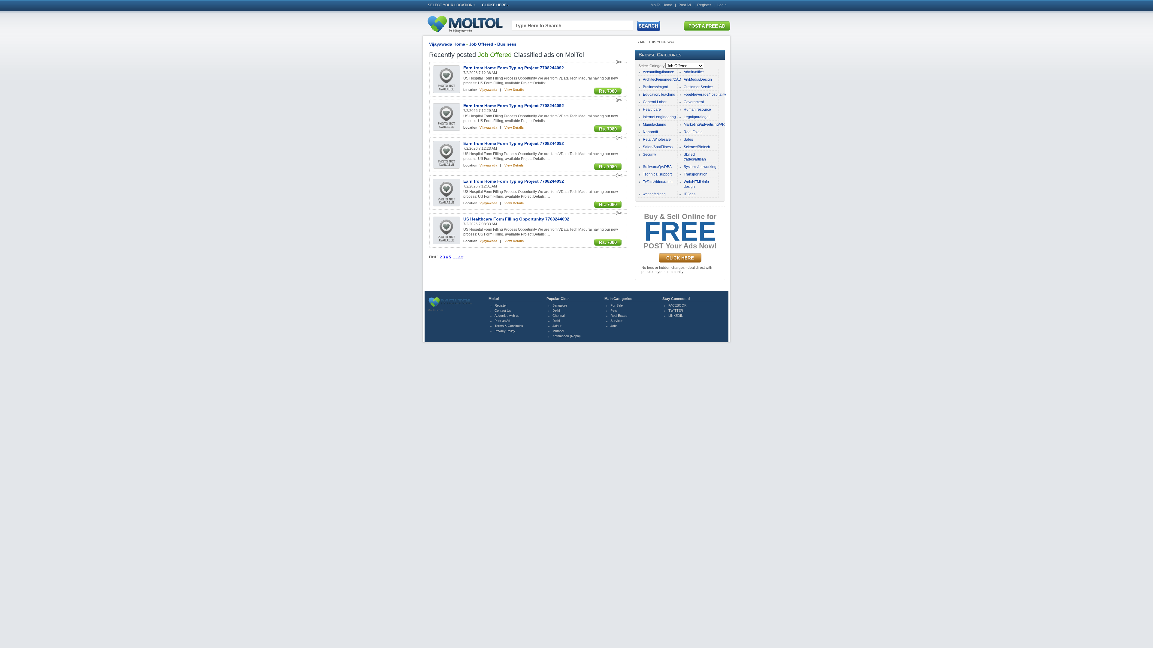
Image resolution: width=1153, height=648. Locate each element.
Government (694, 102)
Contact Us (503, 310)
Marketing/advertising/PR (704, 124)
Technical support (657, 174)
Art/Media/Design (698, 79)
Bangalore (559, 305)
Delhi (556, 310)
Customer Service (698, 87)
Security (649, 154)
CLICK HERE (680, 257)
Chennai (558, 315)
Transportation (695, 174)
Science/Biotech (697, 147)
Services (616, 320)
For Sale (616, 305)
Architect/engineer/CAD (662, 79)
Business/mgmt (655, 87)
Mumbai (558, 331)
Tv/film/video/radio (658, 182)
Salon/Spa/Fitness (658, 147)
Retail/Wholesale (657, 139)
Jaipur (556, 326)
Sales (688, 139)
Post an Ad (502, 320)
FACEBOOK (677, 305)
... (454, 257)
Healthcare (652, 109)
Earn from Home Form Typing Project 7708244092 (513, 67)
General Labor (655, 102)
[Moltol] (465, 34)
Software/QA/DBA (657, 167)
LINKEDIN (675, 315)
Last (459, 257)
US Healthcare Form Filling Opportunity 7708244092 (516, 219)
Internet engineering (659, 117)
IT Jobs (689, 194)
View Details (514, 90)
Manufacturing (654, 124)
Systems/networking (700, 167)
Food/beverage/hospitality (705, 94)
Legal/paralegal (697, 117)
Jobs (614, 326)
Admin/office (694, 72)
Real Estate (693, 132)
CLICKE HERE (494, 5)
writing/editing (654, 194)
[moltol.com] (450, 307)
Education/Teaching (659, 94)
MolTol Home (661, 5)
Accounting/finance (658, 72)
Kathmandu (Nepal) (566, 336)
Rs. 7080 (608, 91)
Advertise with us (507, 315)
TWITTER (675, 310)
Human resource (697, 109)
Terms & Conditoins (509, 326)
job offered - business (492, 44)
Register (704, 5)
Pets (613, 310)
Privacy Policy (505, 331)
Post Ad (685, 5)
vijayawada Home (447, 44)
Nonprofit (650, 132)
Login (722, 5)
